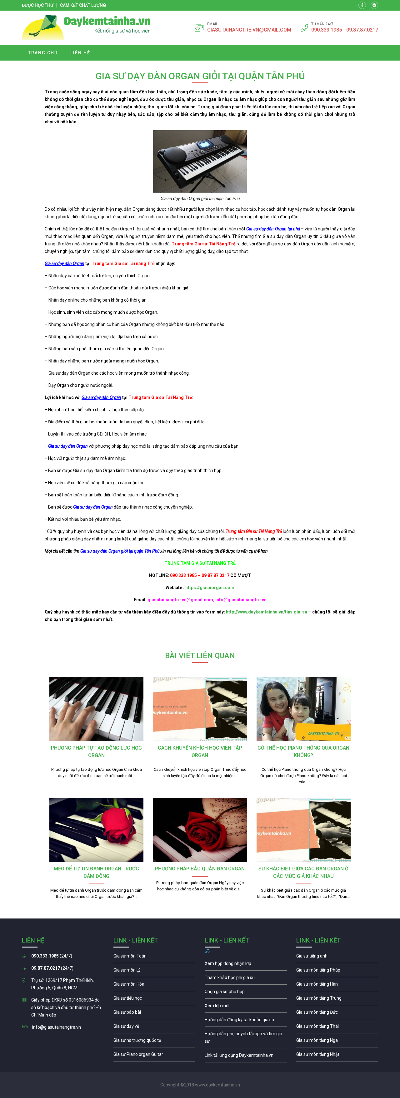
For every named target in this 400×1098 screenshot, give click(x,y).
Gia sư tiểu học (154, 999)
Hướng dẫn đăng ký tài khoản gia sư (246, 1021)
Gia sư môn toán (154, 957)
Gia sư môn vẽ (154, 1027)
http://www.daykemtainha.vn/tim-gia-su (266, 611)
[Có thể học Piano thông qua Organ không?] (304, 709)
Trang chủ (43, 52)
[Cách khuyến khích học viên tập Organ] (200, 709)
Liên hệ (80, 52)
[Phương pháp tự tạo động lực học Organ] (96, 709)
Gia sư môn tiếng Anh (337, 957)
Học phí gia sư (246, 979)
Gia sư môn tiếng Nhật (337, 1056)
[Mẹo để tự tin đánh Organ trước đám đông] (96, 830)
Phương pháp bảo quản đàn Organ (200, 869)
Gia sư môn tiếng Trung (337, 999)
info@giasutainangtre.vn (56, 1027)
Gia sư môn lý (154, 971)
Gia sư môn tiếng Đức (337, 1013)
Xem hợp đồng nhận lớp (246, 965)
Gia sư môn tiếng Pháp (337, 971)
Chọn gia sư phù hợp (246, 993)
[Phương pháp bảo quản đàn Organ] (200, 830)
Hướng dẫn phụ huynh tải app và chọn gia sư (246, 1039)
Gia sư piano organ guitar (154, 1056)
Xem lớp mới (246, 1007)
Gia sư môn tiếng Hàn (337, 985)
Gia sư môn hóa (154, 985)
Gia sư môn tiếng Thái (337, 1027)
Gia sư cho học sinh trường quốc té (154, 1041)
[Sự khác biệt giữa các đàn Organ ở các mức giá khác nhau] (304, 830)
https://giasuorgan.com (209, 587)
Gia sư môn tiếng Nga (246, 1056)
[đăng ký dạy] (86, 27)
